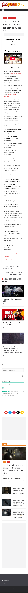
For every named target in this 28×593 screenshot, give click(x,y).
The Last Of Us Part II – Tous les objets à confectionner (13, 273)
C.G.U (3, 583)
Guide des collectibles (16, 73)
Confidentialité (6, 580)
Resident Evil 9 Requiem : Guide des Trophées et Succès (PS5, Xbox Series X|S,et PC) (13, 469)
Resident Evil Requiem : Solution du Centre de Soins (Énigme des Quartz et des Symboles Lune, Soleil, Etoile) (18, 492)
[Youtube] (6, 412)
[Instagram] (14, 412)
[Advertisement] (16, 34)
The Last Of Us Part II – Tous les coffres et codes (12, 267)
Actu (4, 461)
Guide (8, 461)
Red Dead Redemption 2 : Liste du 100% (12, 324)
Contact (4, 577)
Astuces (5, 18)
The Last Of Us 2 (12, 18)
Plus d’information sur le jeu (11, 253)
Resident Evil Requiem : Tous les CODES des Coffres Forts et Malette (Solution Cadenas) (18, 503)
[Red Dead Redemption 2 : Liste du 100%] (13, 315)
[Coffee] (22, 412)
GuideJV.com (14, 588)
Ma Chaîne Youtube (9, 260)
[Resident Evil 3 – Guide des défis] (13, 291)
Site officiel (6, 256)
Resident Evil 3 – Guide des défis (12, 300)
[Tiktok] (18, 412)
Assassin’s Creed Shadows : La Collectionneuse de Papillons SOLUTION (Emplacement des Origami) (12, 350)
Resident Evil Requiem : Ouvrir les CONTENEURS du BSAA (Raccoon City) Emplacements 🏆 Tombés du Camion (19, 514)
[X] (10, 412)
